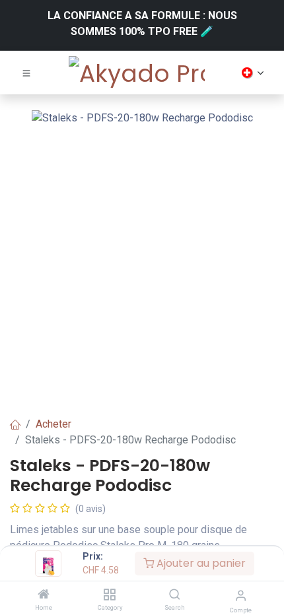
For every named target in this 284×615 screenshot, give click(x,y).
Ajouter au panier (200, 563)
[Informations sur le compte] (240, 595)
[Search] (174, 595)
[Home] (44, 595)
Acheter (53, 424)
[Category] (109, 595)
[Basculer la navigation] (26, 73)
